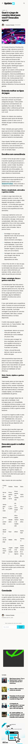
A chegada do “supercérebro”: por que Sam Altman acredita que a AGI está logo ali (17, 706)
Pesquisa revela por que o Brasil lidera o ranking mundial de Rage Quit (17, 697)
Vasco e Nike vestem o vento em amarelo (16, 689)
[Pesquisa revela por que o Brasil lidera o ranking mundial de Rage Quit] (4, 697)
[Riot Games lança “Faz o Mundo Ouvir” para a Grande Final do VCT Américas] (4, 680)
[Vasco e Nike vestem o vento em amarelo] (4, 689)
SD (6, 10)
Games (3, 10)
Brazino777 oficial (7, 183)
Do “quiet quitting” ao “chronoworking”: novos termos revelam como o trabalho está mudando (17, 715)
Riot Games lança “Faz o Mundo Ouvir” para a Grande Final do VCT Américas (17, 681)
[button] (2, 3)
